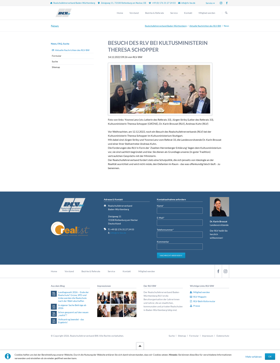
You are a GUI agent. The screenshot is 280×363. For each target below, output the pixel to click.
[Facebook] (227, 3)
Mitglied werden (146, 271)
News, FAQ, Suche (60, 43)
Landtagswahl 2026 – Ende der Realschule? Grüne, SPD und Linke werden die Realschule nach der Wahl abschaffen (73, 296)
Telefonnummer (165, 229)
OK (270, 356)
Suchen (226, 13)
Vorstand (69, 271)
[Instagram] (221, 3)
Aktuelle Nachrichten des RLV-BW (205, 26)
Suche (55, 61)
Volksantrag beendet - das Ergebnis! (71, 321)
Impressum (207, 335)
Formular (56, 55)
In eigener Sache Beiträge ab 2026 (72, 306)
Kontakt (127, 271)
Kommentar (163, 241)
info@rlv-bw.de (118, 232)
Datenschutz (222, 335)
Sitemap (56, 67)
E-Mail (162, 217)
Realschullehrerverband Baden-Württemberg (166, 26)
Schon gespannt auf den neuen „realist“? (73, 314)
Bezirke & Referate (91, 271)
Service (209, 3)
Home (54, 271)
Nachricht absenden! (171, 255)
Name (162, 205)
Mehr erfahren (253, 356)
